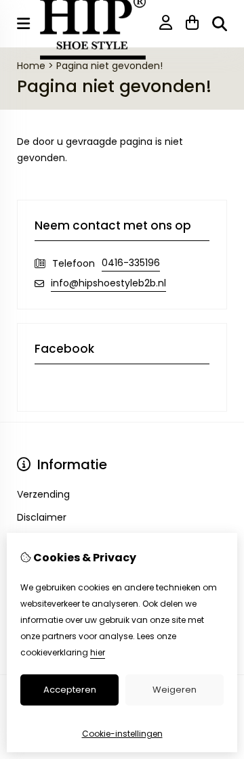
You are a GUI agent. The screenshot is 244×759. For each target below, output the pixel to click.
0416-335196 (131, 262)
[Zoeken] (219, 23)
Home (31, 65)
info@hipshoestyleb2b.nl (108, 283)
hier (97, 652)
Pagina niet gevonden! (109, 65)
